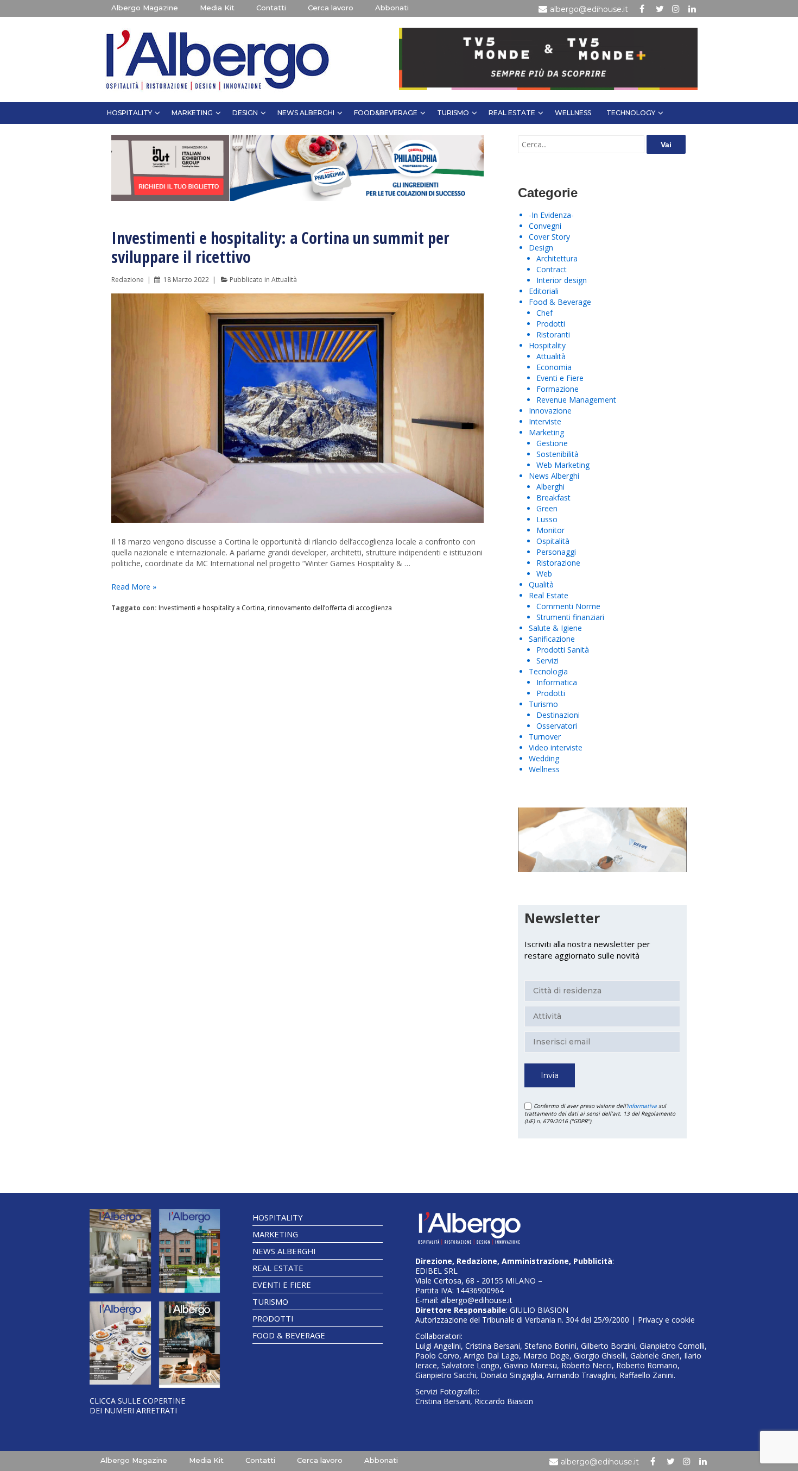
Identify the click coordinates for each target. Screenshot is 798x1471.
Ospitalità (552, 541)
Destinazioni (558, 715)
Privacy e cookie (666, 1319)
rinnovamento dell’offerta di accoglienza (330, 607)
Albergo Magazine (144, 7)
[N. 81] (120, 1343)
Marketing (192, 113)
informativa (642, 1106)
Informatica (556, 682)
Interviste (545, 421)
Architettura (557, 258)
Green (547, 508)
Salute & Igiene (555, 628)
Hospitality (129, 113)
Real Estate (512, 113)
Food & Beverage (560, 302)
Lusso (547, 519)
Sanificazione (552, 639)
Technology (630, 113)
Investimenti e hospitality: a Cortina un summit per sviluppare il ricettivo (280, 247)
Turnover (545, 736)
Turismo (453, 113)
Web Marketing (563, 465)
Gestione (552, 443)
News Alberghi (305, 113)
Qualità (541, 584)
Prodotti (550, 323)
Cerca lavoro (330, 7)
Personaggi (556, 552)
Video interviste (555, 747)
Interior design (561, 280)
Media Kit (217, 7)
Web (544, 573)
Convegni (545, 226)
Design (245, 113)
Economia (554, 367)
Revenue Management (576, 400)
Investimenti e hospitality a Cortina (211, 607)
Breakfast (553, 497)
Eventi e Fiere (560, 378)
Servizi (547, 660)
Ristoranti (553, 334)
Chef (544, 313)
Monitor (550, 530)
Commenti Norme (568, 606)
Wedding (544, 758)
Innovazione (550, 410)
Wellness (573, 113)
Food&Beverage (385, 113)
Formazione (557, 389)
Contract (551, 269)
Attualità (284, 279)
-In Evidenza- (551, 215)
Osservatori (556, 726)
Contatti (271, 7)
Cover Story (549, 236)
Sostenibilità (557, 454)
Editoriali (544, 291)
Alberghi (550, 486)
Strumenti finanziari (570, 617)
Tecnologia (548, 671)
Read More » (133, 586)
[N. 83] (120, 1251)
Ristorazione (558, 563)
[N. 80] (189, 1344)
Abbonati (392, 7)
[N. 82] (189, 1251)
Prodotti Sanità (562, 649)
